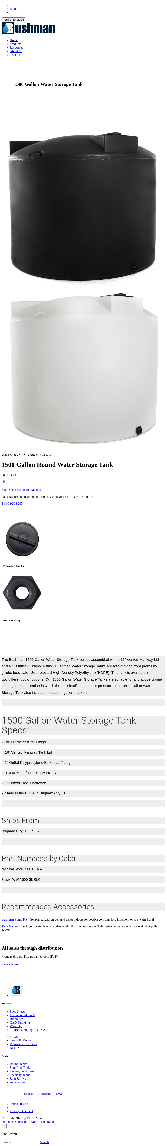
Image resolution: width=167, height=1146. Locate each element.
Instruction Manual (29, 489)
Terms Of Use (19, 1104)
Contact (15, 55)
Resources (16, 47)
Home (14, 40)
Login (14, 8)
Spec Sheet (9, 489)
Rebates (15, 1047)
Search (44, 1142)
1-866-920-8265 (12, 503)
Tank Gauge (10, 926)
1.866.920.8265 (10, 964)
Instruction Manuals (22, 1015)
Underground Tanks (23, 1071)
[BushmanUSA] (28, 33)
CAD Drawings (20, 1022)
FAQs (14, 1036)
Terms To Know (20, 1040)
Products (15, 44)
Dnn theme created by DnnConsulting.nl (28, 1121)
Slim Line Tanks (20, 1067)
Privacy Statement (21, 1111)
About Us (16, 51)
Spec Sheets (17, 1011)
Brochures (16, 1019)
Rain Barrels (18, 1078)
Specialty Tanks (20, 1075)
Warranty (16, 1026)
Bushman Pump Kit (14, 919)
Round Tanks (18, 1064)
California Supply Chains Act (29, 1030)
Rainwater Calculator (23, 1044)
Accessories (17, 1082)
